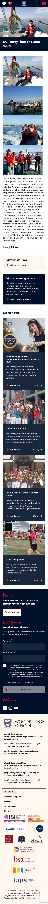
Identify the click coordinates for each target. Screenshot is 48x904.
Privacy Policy (35, 674)
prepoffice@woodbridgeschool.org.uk (21, 773)
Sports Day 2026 (15, 560)
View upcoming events (20, 300)
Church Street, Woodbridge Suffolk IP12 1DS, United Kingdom (23, 767)
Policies (7, 801)
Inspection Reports (12, 797)
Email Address (9, 653)
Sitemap (8, 811)
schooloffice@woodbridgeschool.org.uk (22, 744)
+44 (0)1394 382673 (20, 775)
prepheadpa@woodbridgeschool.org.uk (22, 780)
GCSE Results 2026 (16, 429)
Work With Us (10, 792)
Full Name (7, 641)
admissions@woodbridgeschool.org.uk (21, 751)
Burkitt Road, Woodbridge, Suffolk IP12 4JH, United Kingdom (23, 738)
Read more (15, 385)
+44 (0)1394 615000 (20, 746)
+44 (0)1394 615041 (22, 754)
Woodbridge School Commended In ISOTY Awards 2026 (22, 359)
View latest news (18, 265)
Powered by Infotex (36, 898)
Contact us (13, 612)
